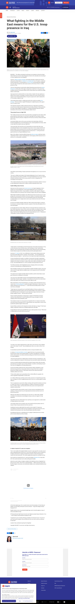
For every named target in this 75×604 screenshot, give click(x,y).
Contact (29, 583)
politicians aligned (34, 134)
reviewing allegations (20, 284)
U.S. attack (17, 253)
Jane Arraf (12, 32)
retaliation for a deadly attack (28, 81)
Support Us (43, 585)
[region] (18, 593)
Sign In (52, 2)
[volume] (10, 7)
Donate (66, 2)
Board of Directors (44, 581)
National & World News (11, 16)
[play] (7, 7)
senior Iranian (30, 82)
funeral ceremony (28, 188)
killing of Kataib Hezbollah (20, 79)
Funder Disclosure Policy (58, 581)
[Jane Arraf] (9, 539)
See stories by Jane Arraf (17, 538)
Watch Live (59, 2)
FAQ (55, 583)
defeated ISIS (36, 457)
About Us (29, 581)
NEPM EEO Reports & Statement (60, 585)
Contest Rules (43, 590)
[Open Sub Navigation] (8, 10)
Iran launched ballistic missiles (21, 352)
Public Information (44, 583)
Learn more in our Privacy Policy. (24, 598)
